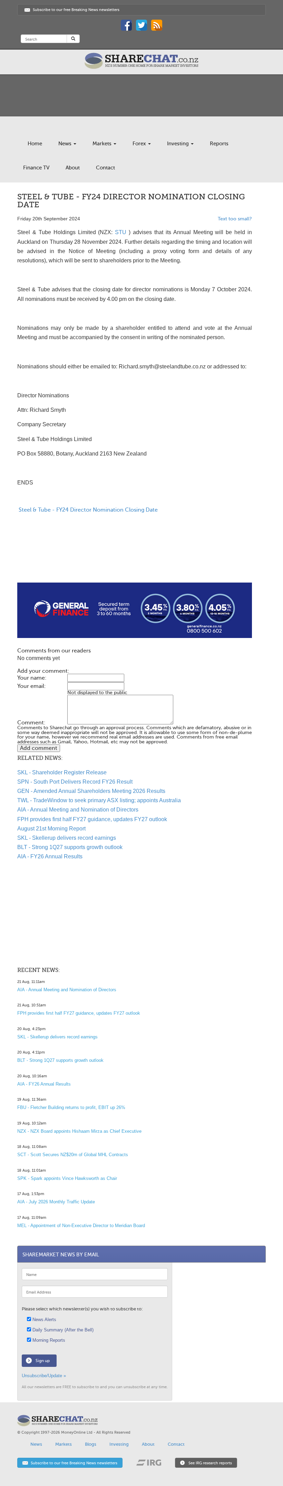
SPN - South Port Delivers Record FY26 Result (75, 782)
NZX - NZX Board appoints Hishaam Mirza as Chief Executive (79, 1131)
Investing (178, 143)
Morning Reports (48, 1340)
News (65, 143)
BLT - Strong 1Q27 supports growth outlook (70, 847)
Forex (140, 143)
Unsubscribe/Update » (44, 1375)
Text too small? (235, 218)
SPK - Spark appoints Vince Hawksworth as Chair (67, 1178)
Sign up (43, 1360)
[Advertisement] (134, 560)
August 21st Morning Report (51, 828)
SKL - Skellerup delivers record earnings (66, 838)
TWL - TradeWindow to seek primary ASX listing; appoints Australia (99, 800)
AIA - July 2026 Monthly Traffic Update (56, 1201)
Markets (102, 143)
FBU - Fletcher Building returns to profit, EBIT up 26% (71, 1107)
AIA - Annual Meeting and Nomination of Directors (77, 810)
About (73, 167)
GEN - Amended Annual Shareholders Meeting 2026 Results (91, 791)
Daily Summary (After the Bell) (62, 1329)
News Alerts (43, 1319)
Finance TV (36, 167)
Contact (105, 167)
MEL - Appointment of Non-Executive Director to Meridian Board (81, 1225)
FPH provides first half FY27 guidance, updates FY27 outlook (92, 819)
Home (35, 143)
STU (120, 232)
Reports (219, 143)
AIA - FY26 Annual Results (49, 856)
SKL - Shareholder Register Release (62, 772)
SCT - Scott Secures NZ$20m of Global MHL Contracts (72, 1154)
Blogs (90, 1444)
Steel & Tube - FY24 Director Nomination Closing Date (87, 510)
